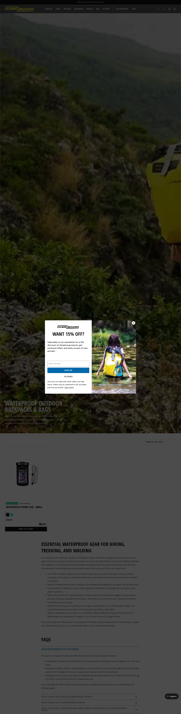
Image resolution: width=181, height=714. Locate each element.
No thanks (68, 376)
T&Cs (66, 387)
